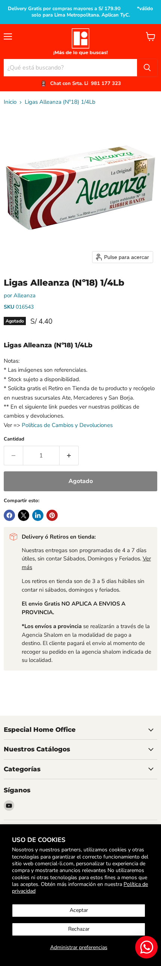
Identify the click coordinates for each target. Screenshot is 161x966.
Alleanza (24, 295)
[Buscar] (147, 67)
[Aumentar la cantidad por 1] (69, 455)
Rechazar (78, 929)
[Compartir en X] (23, 515)
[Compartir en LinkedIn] (37, 515)
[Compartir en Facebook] (9, 515)
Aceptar (79, 910)
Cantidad (14, 439)
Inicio (10, 102)
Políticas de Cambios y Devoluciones (67, 425)
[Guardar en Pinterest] (52, 515)
